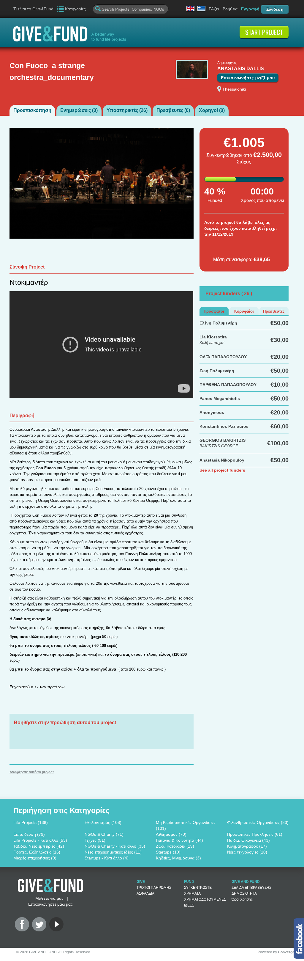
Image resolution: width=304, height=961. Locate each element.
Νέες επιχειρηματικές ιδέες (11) (113, 852)
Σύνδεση (275, 9)
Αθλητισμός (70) (171, 834)
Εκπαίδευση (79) (29, 834)
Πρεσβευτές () (173, 110)
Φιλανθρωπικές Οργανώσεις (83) (258, 822)
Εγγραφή (250, 9)
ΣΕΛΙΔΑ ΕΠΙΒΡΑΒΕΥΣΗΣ (251, 888)
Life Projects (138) (30, 822)
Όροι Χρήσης (242, 899)
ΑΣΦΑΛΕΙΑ (145, 893)
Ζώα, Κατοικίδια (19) (175, 846)
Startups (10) (168, 852)
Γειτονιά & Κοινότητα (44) (179, 840)
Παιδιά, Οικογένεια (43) (248, 840)
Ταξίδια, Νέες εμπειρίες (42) (38, 846)
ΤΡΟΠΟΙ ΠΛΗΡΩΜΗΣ (154, 888)
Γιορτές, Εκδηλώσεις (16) (36, 852)
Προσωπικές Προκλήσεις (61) (254, 834)
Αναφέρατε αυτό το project (32, 772)
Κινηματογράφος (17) (247, 846)
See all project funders (222, 470)
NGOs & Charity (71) (104, 834)
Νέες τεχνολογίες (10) (247, 852)
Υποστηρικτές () (127, 110)
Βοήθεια (230, 9)
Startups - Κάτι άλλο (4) (107, 858)
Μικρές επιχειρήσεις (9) (34, 858)
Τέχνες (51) (95, 840)
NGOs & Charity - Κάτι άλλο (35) (115, 846)
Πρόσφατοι (214, 311)
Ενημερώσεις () (79, 110)
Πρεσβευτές (274, 311)
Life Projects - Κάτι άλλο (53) (40, 840)
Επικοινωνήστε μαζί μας (50, 904)
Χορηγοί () (212, 110)
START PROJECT (264, 32)
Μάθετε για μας (49, 898)
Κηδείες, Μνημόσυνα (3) (178, 858)
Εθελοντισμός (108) (103, 822)
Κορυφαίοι (244, 311)
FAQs (214, 9)
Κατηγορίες (75, 9)
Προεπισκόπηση (32, 110)
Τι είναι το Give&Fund (33, 9)
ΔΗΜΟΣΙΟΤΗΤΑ (244, 893)
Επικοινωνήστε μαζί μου (248, 78)
